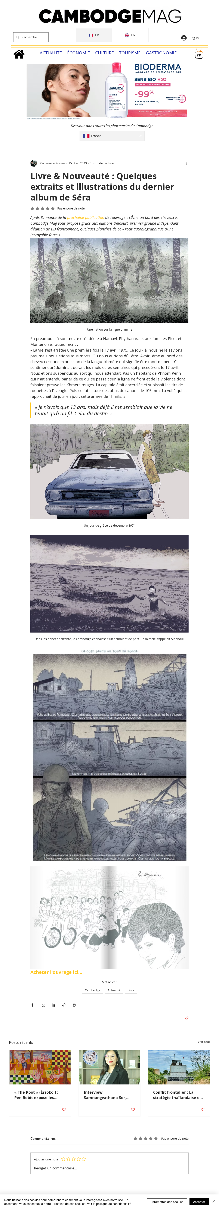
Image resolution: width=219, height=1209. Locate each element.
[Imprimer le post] (74, 1005)
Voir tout (204, 1042)
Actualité (114, 990)
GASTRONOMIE (161, 53)
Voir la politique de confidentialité (109, 1204)
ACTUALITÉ (51, 53)
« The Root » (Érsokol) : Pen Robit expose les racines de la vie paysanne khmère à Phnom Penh (39, 1095)
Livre (130, 990)
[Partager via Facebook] (32, 1005)
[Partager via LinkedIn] (53, 1005)
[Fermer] (213, 1202)
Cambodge (92, 990)
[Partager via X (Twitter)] (43, 1005)
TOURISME (130, 53)
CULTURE (104, 53)
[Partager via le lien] (64, 1005)
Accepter (199, 1202)
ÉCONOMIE (78, 53)
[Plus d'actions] (186, 163)
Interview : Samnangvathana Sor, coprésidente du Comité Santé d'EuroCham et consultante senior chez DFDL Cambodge (107, 1095)
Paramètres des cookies (167, 1202)
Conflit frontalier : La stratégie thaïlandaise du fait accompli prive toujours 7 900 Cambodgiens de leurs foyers (177, 1095)
